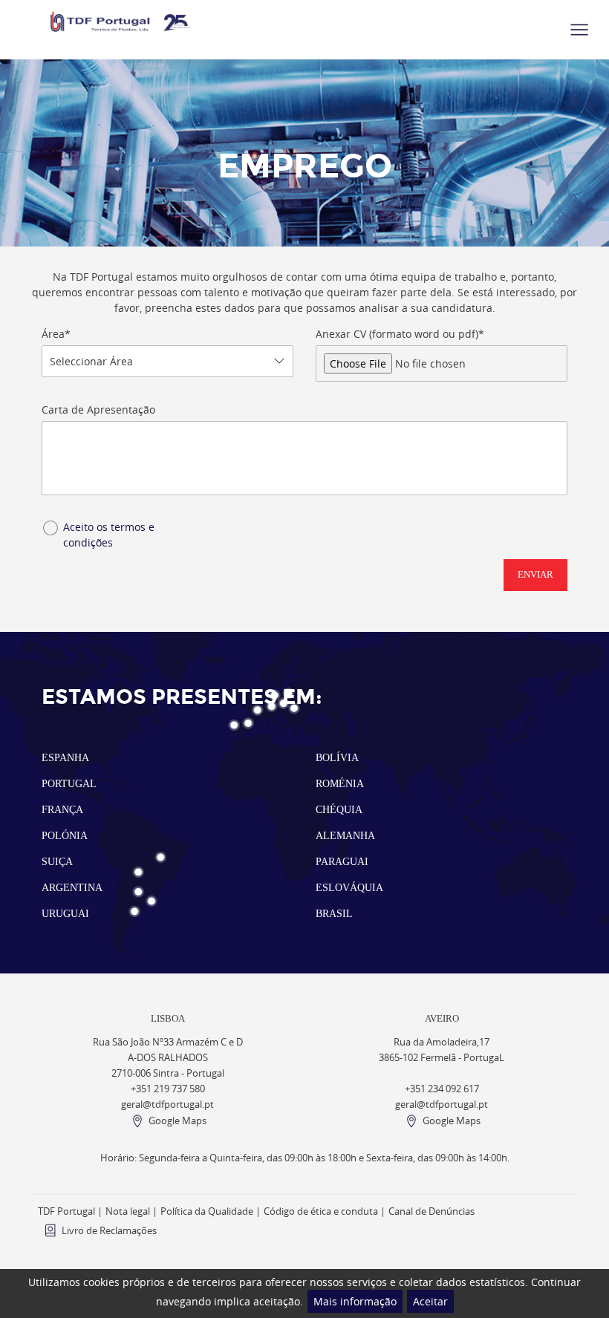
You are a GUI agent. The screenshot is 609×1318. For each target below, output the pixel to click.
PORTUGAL (69, 783)
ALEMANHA (345, 835)
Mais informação (355, 1301)
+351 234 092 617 (442, 1089)
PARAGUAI (342, 861)
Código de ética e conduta (321, 1211)
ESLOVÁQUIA (349, 887)
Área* (56, 334)
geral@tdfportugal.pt (167, 1104)
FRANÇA (62, 809)
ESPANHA (65, 757)
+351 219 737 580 (168, 1089)
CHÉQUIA (339, 809)
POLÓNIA (65, 835)
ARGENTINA (72, 887)
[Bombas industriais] (121, 21)
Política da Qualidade (206, 1211)
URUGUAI (65, 913)
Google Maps (177, 1121)
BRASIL (334, 913)
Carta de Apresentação (98, 409)
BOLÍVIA (337, 757)
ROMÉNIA (340, 783)
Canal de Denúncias (431, 1211)
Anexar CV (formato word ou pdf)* (400, 334)
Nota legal (127, 1211)
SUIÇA (57, 861)
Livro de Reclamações (109, 1230)
